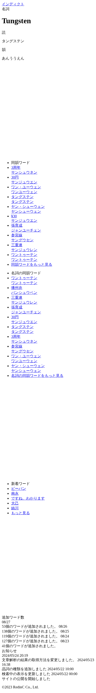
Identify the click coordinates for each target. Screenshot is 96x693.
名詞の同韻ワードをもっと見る (37, 376)
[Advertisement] (48, 109)
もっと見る (20, 513)
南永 (15, 493)
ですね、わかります (28, 498)
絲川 (15, 508)
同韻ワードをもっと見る (31, 264)
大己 (15, 503)
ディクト (13, 4)
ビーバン (18, 489)
